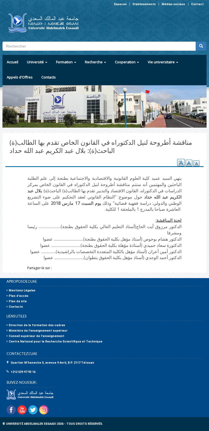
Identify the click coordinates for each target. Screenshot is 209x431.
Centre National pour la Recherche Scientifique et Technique (55, 341)
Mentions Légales (22, 290)
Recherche (94, 61)
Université (36, 61)
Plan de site (18, 301)
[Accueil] (41, 23)
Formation (64, 61)
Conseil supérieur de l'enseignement (36, 336)
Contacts (48, 77)
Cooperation (125, 61)
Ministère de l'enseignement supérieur (38, 330)
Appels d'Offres (20, 77)
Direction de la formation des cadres (37, 325)
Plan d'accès (18, 296)
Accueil (12, 61)
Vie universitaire (162, 61)
